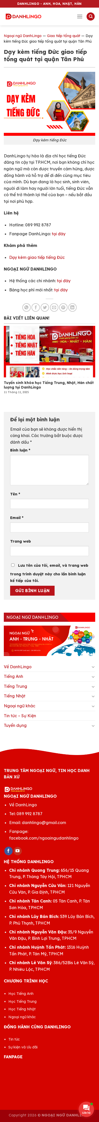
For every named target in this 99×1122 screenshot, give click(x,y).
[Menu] (80, 16)
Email (16, 517)
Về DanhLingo (17, 666)
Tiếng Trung (15, 686)
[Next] (93, 360)
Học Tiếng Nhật (22, 1009)
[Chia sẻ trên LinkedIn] (72, 307)
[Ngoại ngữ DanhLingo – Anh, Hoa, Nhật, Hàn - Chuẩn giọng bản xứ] (23, 16)
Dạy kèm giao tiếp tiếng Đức (37, 257)
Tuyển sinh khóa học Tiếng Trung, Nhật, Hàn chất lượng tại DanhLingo (49, 384)
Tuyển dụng (15, 725)
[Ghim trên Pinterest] (63, 307)
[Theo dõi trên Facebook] (8, 851)
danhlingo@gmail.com (44, 822)
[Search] (91, 16)
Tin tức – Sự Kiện (20, 715)
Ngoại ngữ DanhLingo (23, 36)
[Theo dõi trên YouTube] (17, 851)
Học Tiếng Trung (22, 1001)
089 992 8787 (29, 813)
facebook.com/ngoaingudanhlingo (43, 838)
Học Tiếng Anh (21, 993)
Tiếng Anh (13, 676)
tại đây (58, 233)
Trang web (20, 541)
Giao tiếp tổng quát (63, 36)
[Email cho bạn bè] (54, 307)
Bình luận (20, 450)
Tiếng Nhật (14, 695)
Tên (15, 494)
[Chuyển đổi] (93, 667)
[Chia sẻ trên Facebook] (35, 307)
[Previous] (5, 360)
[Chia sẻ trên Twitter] (45, 307)
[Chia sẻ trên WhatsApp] (26, 307)
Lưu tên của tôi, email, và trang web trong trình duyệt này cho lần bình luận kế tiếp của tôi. (49, 573)
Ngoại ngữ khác (19, 705)
